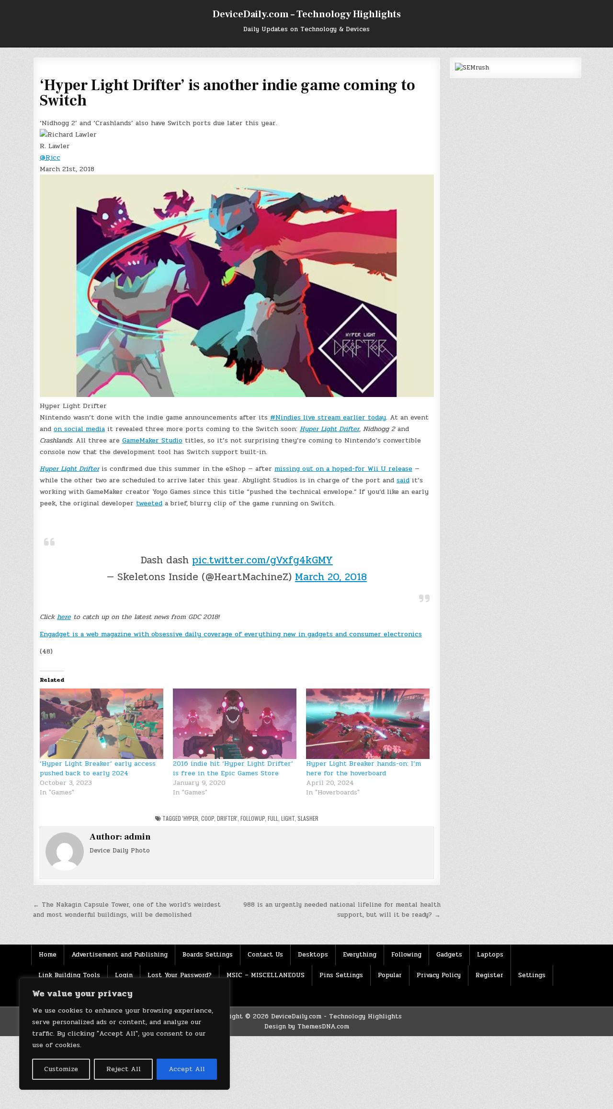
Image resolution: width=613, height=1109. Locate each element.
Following (406, 954)
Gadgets (449, 954)
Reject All (123, 1069)
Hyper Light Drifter (329, 429)
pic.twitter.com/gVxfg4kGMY (262, 560)
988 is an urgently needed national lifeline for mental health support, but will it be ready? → (342, 910)
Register (489, 975)
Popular (390, 975)
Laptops (490, 954)
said (403, 480)
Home (48, 954)
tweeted (149, 503)
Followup (252, 818)
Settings (531, 975)
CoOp (207, 818)
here (64, 617)
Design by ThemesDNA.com (306, 1026)
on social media (79, 429)
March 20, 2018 (331, 576)
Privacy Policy (439, 975)
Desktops (313, 954)
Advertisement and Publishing (119, 954)
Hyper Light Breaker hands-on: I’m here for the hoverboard (363, 768)
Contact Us (265, 954)
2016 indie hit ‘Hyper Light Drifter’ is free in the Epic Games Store (233, 768)
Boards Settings (207, 954)
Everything (359, 954)
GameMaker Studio (152, 440)
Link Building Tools (69, 975)
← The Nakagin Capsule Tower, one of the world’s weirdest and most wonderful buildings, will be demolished (127, 910)
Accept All (187, 1069)
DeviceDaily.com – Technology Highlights (307, 14)
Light (288, 818)
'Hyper (190, 818)
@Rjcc (50, 157)
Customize (61, 1069)
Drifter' (227, 818)
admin (137, 836)
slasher (307, 818)
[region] (124, 1034)
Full (273, 818)
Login (124, 975)
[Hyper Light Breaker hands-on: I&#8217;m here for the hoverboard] (368, 724)
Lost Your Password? (180, 975)
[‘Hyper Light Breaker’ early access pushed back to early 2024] (101, 724)
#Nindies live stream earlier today (328, 417)
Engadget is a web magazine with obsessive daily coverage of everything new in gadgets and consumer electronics (231, 634)
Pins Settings (341, 975)
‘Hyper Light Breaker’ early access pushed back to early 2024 (98, 768)
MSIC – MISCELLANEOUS (266, 975)
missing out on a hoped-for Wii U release (343, 469)
